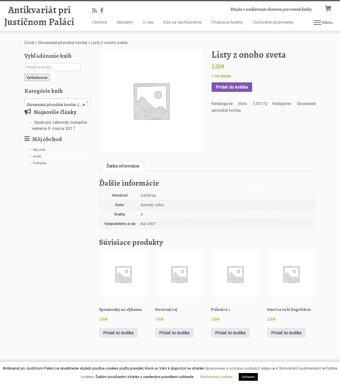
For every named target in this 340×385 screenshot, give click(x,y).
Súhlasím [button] (248, 377)
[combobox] (57, 102)
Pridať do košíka (232, 87)
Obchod (99, 22)
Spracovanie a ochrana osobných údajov (238, 368)
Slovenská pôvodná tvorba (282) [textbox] (57, 104)
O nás (148, 22)
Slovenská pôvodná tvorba (62, 42)
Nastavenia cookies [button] (216, 377)
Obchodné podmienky (273, 22)
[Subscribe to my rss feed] (96, 10)
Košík (37, 156)
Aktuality (125, 22)
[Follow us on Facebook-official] (103, 10)
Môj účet (39, 150)
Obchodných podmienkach (300, 368)
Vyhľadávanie (37, 77)
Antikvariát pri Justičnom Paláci (39, 16)
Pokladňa (40, 163)
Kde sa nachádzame (182, 22)
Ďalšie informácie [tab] (123, 166)
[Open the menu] (317, 23)
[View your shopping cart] (329, 7)
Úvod (29, 42)
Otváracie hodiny (227, 22)
